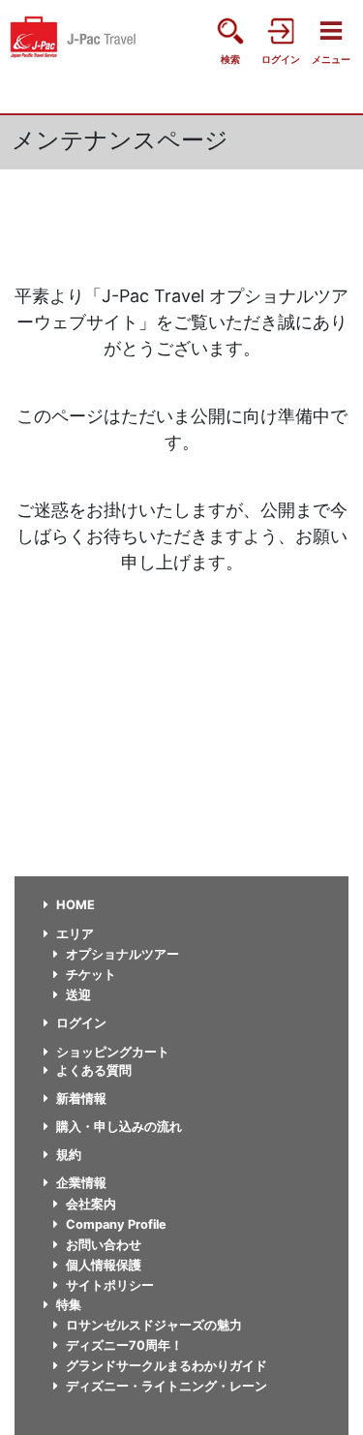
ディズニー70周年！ (124, 1345)
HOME (75, 905)
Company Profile (116, 1224)
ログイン (81, 1023)
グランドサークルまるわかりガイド (166, 1366)
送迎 (78, 995)
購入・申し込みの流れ (119, 1126)
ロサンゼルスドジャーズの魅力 (154, 1325)
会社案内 (91, 1204)
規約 (68, 1154)
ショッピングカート (112, 1052)
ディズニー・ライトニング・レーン (166, 1386)
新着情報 (81, 1098)
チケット (91, 974)
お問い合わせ (103, 1244)
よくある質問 (94, 1070)
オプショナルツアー (122, 954)
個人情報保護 (103, 1265)
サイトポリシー (110, 1285)
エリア (75, 934)
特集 (68, 1305)
